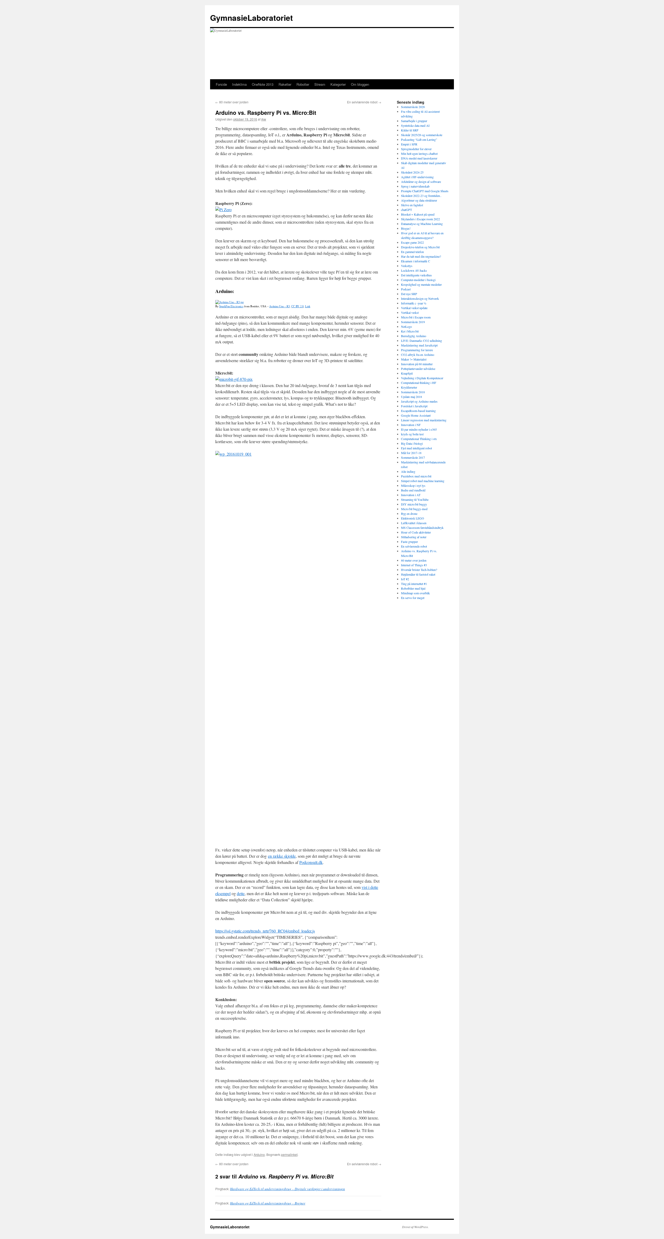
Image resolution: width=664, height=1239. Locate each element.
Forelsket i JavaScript (414, 406)
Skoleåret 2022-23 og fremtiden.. (421, 196)
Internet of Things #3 (414, 565)
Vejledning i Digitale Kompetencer (422, 378)
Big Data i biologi (412, 443)
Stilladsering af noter (413, 537)
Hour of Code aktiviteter (416, 532)
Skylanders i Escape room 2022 (420, 219)
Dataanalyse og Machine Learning (422, 224)
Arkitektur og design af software (421, 181)
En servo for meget (412, 598)
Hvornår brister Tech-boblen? (419, 570)
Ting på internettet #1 (414, 584)
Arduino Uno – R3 (279, 306)
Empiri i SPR (409, 144)
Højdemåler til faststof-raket (418, 574)
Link (307, 306)
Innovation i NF (411, 425)
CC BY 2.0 (297, 306)
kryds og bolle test (412, 434)
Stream (319, 84)
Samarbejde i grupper (414, 121)
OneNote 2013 (262, 84)
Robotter (302, 84)
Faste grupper (409, 541)
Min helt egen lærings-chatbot (419, 153)
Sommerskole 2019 (413, 322)
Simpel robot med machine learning (422, 481)
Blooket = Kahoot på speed (417, 214)
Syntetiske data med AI (415, 125)
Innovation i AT (410, 495)
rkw (263, 119)
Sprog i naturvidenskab (415, 186)
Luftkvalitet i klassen (413, 523)
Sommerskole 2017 (413, 457)
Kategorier (338, 84)
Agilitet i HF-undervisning (417, 177)
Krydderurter (409, 387)
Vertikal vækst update (414, 308)
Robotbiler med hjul (413, 588)
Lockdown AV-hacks (414, 270)
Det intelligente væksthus (416, 275)
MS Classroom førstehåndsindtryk (422, 527)
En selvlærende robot (364, 102)
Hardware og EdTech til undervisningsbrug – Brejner (267, 1203)
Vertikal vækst (410, 312)
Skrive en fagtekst (412, 205)
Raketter (285, 84)
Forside (221, 84)
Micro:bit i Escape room (416, 317)
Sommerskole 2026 (413, 107)
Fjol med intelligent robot (416, 448)
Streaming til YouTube (414, 499)
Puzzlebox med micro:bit (416, 476)
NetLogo (406, 326)
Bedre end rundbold (413, 490)
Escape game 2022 (412, 242)
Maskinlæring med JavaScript (419, 345)
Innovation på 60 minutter (417, 364)
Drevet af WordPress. (415, 1227)
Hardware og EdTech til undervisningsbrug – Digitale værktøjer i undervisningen (287, 1189)
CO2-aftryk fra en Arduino (417, 354)
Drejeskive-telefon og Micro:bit (420, 247)
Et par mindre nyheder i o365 (419, 429)
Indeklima (239, 84)
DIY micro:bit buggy (414, 504)
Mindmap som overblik (415, 593)
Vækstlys (406, 266)
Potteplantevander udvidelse (418, 369)
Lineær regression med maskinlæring (423, 420)
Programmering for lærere (417, 350)
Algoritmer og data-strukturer (419, 200)
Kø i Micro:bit (410, 331)
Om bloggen (360, 84)
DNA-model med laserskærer (419, 158)
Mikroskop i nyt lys (413, 485)
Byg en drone (409, 513)
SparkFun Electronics (231, 306)
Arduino (259, 1154)
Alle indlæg (408, 471)
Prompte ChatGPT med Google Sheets (424, 191)
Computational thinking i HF (418, 383)
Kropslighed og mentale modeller (421, 284)
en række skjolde (282, 856)
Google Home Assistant (416, 415)
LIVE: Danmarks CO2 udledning (421, 340)
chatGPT (406, 210)
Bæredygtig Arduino (413, 336)
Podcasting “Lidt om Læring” (419, 139)
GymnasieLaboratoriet (251, 17)
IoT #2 (405, 579)
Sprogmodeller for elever (416, 149)
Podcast (406, 289)
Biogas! (406, 228)
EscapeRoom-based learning (418, 411)
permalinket (289, 1154)
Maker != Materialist (413, 359)
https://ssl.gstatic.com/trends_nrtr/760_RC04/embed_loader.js (265, 931)
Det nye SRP (409, 294)
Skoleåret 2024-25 (412, 172)
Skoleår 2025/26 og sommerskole (421, 135)
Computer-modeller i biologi (418, 280)
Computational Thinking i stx (419, 439)
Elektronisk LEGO (412, 518)
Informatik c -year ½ (413, 303)
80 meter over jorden (231, 102)
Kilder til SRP (409, 130)
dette (241, 893)
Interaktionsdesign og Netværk (420, 298)
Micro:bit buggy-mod (414, 509)
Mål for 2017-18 (411, 453)
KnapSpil (407, 373)
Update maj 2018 (411, 397)
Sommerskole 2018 (413, 392)
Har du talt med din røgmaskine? (421, 256)
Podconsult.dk (311, 862)
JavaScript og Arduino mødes (419, 401)
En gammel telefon (412, 252)
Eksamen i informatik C (415, 261)
